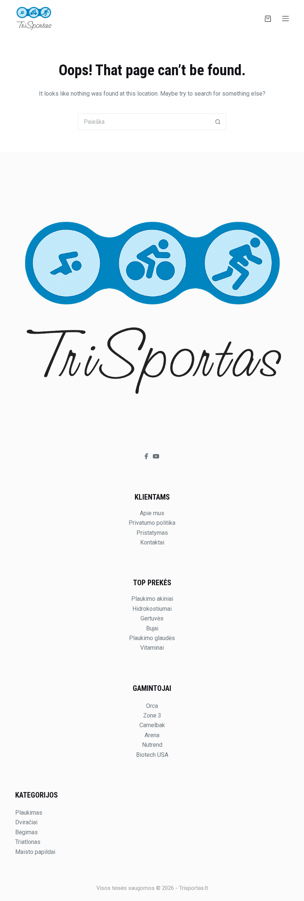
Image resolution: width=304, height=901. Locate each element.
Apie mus (152, 513)
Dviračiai (26, 822)
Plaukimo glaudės (152, 638)
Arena (152, 735)
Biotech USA (152, 754)
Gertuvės (152, 618)
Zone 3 (152, 715)
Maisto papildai (35, 851)
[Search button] (217, 121)
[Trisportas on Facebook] (147, 456)
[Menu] (285, 18)
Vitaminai (152, 647)
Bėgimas (26, 832)
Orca (152, 705)
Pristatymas (152, 532)
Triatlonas (27, 841)
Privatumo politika (152, 522)
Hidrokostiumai (152, 608)
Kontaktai (152, 542)
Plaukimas (28, 812)
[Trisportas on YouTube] (156, 456)
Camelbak (152, 725)
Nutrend (152, 744)
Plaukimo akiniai (152, 598)
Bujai (152, 628)
